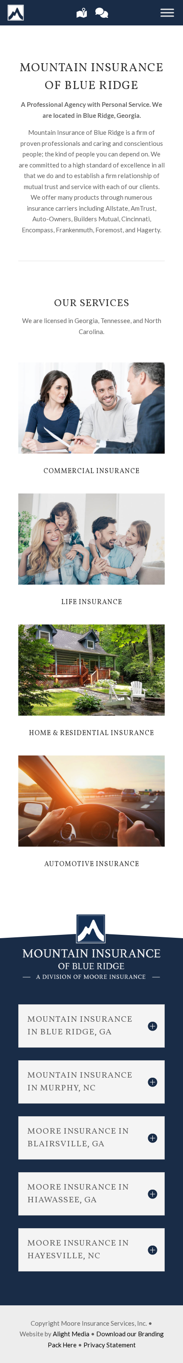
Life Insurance (91, 602)
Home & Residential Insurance (91, 733)
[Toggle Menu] (167, 12)
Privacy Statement (109, 1345)
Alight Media (71, 1334)
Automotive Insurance (91, 864)
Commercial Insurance (91, 471)
